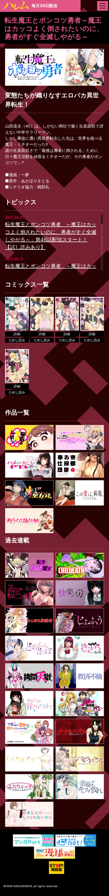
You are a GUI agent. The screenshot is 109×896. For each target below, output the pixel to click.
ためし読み (17, 340)
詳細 (17, 334)
